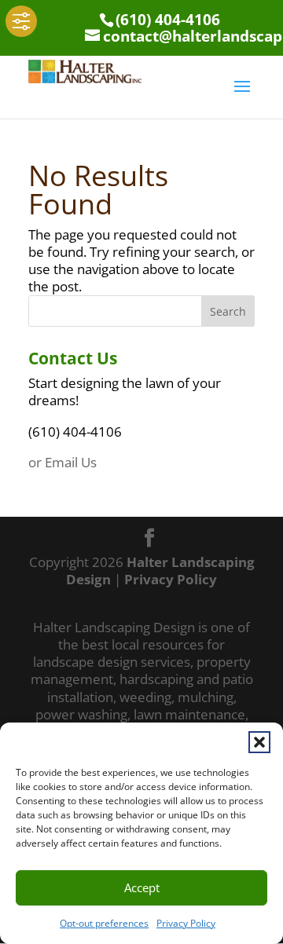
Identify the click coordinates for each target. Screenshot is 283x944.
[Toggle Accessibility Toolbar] (21, 21)
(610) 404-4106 (168, 19)
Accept (142, 887)
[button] (259, 742)
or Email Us (62, 462)
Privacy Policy (185, 923)
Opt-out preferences (104, 923)
